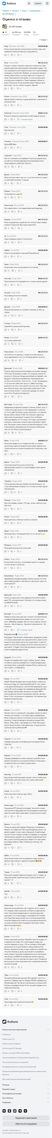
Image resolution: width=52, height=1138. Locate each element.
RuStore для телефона (11, 1044)
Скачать (38, 3)
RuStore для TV (8, 1039)
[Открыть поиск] (29, 3)
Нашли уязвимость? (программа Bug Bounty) (20, 1057)
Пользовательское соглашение (15, 1062)
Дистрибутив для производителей (16, 1079)
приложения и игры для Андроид (15, 1133)
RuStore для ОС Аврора (12, 1048)
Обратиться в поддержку (26, 1124)
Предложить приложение (26, 1118)
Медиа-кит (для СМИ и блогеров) (16, 1053)
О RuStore (6, 1034)
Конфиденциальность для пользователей (19, 1067)
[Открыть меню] (47, 3)
